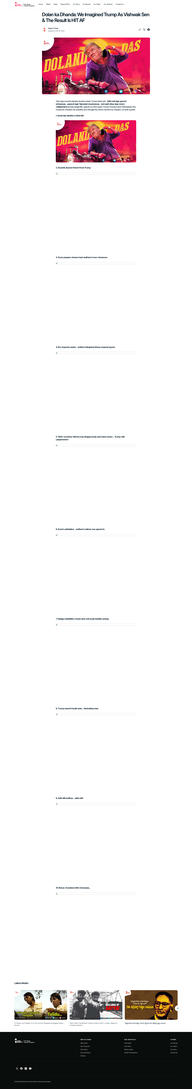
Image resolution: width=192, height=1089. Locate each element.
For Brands (174, 1043)
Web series (84, 1043)
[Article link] (40, 1008)
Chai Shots (127, 1043)
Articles (82, 1056)
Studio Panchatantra (130, 1052)
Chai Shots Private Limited (28, 1081)
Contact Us (174, 1052)
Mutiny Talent (128, 1049)
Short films (84, 1049)
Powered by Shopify (43, 1081)
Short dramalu (85, 1046)
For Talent (173, 1046)
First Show (127, 1046)
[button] (177, 1008)
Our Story (173, 1049)
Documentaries (85, 1052)
